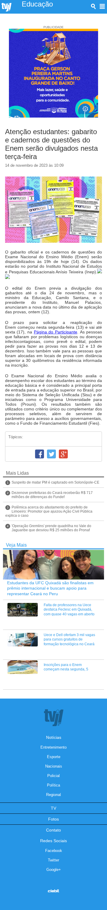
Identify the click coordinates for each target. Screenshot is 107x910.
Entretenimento (53, 747)
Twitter (51, 454)
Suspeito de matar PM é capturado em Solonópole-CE (55, 482)
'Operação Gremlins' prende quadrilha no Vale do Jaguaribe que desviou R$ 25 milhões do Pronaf (51, 528)
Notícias (53, 737)
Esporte (53, 757)
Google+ (63, 454)
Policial (53, 775)
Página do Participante (55, 332)
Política (53, 785)
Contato (53, 830)
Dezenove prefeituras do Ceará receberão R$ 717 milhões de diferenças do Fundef (52, 495)
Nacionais (53, 766)
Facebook (39, 454)
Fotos (53, 819)
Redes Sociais (53, 840)
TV (53, 808)
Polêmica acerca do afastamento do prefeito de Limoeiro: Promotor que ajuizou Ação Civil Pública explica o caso (48, 511)
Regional (53, 794)
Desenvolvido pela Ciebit (53, 890)
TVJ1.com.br (6, 7)
